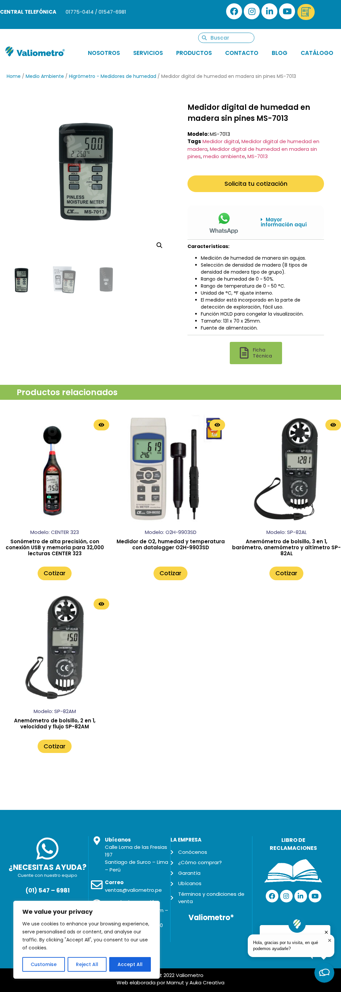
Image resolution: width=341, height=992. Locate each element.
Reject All (87, 964)
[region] (86, 940)
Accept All (130, 964)
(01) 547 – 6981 (47, 890)
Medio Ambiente (45, 76)
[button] (287, 222)
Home (14, 76)
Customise (44, 964)
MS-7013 (257, 156)
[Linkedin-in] (269, 11)
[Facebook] (234, 11)
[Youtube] (287, 11)
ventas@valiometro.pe (133, 889)
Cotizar (55, 573)
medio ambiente (224, 156)
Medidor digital (220, 141)
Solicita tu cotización (255, 183)
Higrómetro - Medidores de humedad (112, 76)
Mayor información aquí (284, 222)
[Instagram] (252, 11)
